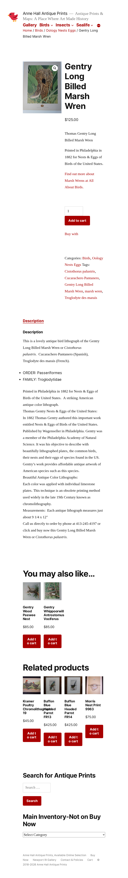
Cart (90, 859)
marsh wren (93, 291)
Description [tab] (33, 321)
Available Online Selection (70, 855)
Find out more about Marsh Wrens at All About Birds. (79, 180)
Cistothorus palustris (80, 271)
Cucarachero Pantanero (82, 278)
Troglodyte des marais (81, 297)
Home (27, 30)
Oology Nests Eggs (61, 30)
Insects (63, 24)
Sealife (83, 24)
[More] (99, 26)
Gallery (30, 24)
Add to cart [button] (31, 641)
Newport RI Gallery (44, 859)
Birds (45, 24)
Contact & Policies (72, 859)
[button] (55, 68)
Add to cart (77, 221)
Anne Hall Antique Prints (45, 13)
